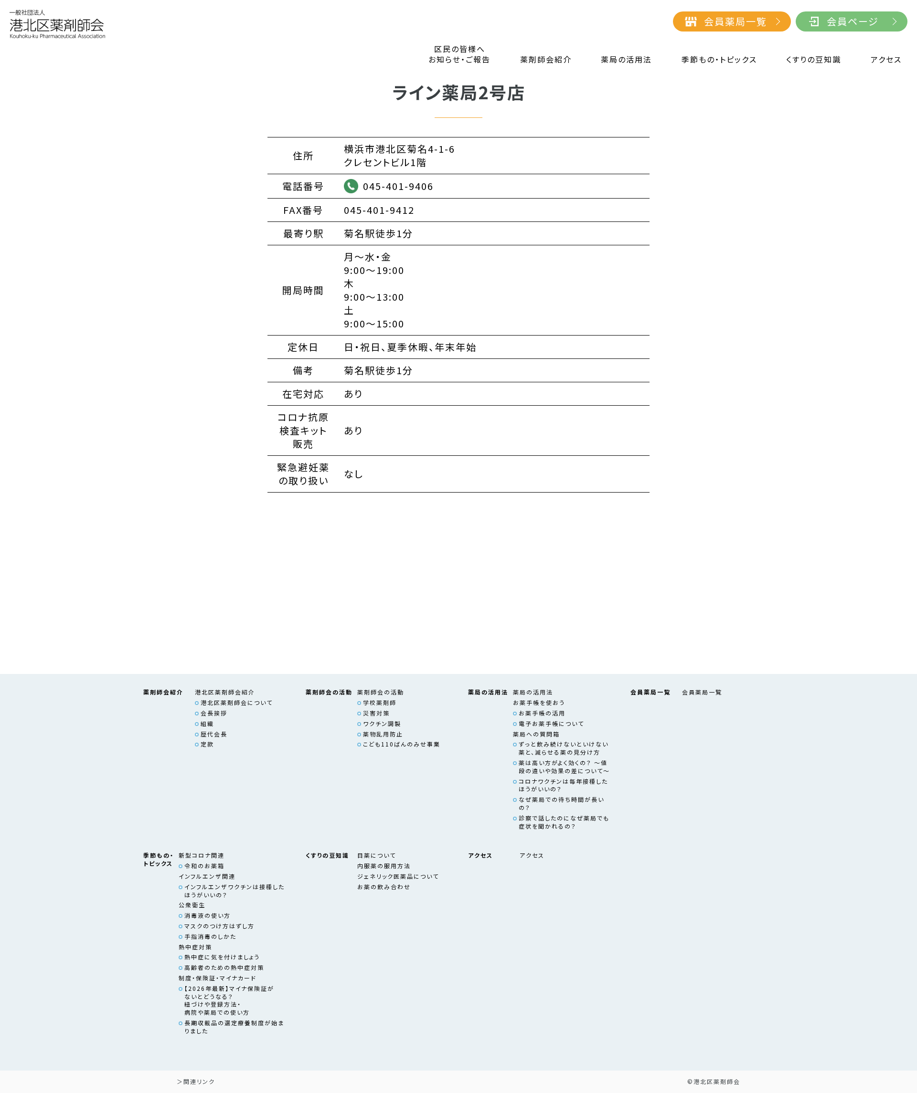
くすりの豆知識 (813, 59)
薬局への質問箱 (536, 734)
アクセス (886, 59)
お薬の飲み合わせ (384, 887)
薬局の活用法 (626, 59)
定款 (207, 744)
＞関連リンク (196, 1081)
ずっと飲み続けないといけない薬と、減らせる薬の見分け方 (563, 748)
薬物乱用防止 (383, 734)
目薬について (376, 855)
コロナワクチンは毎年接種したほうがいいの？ (563, 785)
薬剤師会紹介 (546, 59)
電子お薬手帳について (551, 723)
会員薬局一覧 (735, 21)
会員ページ (853, 21)
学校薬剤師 (379, 702)
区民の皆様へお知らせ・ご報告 (459, 54)
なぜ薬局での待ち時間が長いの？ (561, 803)
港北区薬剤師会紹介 (225, 692)
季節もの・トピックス (719, 59)
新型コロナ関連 (201, 855)
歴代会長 (214, 734)
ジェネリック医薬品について (398, 876)
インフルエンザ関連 (207, 876)
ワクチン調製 (382, 723)
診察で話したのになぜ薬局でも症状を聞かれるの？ (564, 822)
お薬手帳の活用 (542, 713)
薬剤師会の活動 (380, 692)
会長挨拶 (214, 713)
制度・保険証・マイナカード (217, 978)
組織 (207, 723)
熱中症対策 (195, 947)
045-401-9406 (398, 186)
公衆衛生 (192, 905)
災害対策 (376, 713)
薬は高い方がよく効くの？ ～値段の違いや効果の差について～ (564, 766)
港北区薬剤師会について (237, 702)
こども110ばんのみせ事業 (401, 744)
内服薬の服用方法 (384, 866)
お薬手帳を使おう (539, 702)
